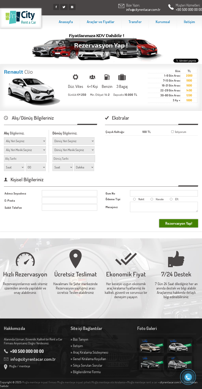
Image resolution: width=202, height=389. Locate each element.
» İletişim (77, 346)
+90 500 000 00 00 (189, 9)
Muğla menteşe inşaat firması (39, 382)
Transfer (135, 22)
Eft (177, 199)
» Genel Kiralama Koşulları (88, 359)
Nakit (141, 199)
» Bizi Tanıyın (79, 339)
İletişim (189, 22)
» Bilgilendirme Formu (86, 372)
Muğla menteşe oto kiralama (108, 382)
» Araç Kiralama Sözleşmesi (89, 352)
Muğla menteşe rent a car (142, 382)
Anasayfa (66, 22)
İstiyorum (180, 132)
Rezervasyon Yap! (178, 223)
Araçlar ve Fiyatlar (100, 22)
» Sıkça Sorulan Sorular (86, 365)
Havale (160, 199)
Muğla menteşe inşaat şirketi (74, 382)
